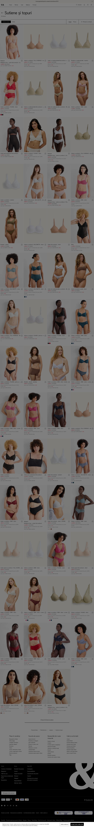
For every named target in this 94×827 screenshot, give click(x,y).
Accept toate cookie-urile (77, 824)
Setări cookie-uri (64, 824)
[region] (47, 824)
